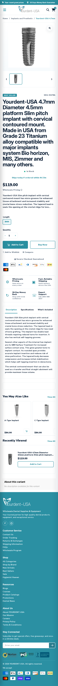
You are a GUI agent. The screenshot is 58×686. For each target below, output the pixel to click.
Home (5, 18)
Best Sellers (8, 571)
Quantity (7, 230)
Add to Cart (35, 464)
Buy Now (42, 244)
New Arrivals (8, 568)
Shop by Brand (9, 564)
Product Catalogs (11, 594)
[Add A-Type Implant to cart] (26, 431)
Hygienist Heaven (11, 577)
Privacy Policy (9, 621)
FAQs (5, 547)
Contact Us (8, 534)
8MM (7, 222)
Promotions (8, 598)
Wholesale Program (12, 550)
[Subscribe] (52, 645)
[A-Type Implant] (17, 410)
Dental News (9, 601)
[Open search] (47, 9)
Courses (6, 591)
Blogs (5, 588)
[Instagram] (11, 523)
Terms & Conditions (12, 625)
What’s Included (45, 310)
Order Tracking (10, 538)
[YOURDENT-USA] (29, 10)
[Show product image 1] (15, 79)
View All (51, 397)
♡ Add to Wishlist (11, 252)
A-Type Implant (11, 420)
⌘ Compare (28, 252)
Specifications (27, 310)
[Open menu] (4, 9)
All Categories (9, 561)
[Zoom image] (49, 28)
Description (11, 310)
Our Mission (8, 615)
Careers (6, 618)
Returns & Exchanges (13, 541)
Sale (5, 574)
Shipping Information (13, 544)
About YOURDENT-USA (13, 612)
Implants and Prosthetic (22, 18)
